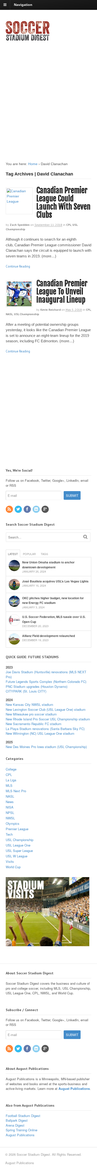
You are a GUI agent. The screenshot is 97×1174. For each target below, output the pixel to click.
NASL (9, 314)
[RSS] (10, 509)
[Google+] (45, 509)
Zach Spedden (20, 225)
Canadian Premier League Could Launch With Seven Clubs (63, 202)
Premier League (17, 829)
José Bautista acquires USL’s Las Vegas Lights (55, 581)
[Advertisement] (48, 97)
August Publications (74, 1088)
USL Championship (26, 314)
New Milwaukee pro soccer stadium (31, 714)
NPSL (10, 812)
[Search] (85, 536)
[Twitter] (19, 509)
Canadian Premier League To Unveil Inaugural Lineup (62, 291)
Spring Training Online (21, 1130)
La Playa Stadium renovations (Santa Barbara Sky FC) (45, 728)
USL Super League (19, 850)
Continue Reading (18, 266)
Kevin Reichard (50, 309)
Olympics (12, 823)
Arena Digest (15, 1125)
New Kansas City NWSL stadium (29, 704)
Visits (10, 861)
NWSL (10, 818)
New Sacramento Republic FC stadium (33, 723)
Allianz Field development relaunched (48, 636)
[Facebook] (28, 509)
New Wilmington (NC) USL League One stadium (40, 733)
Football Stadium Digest (23, 1115)
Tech (9, 834)
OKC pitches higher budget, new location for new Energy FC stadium (53, 600)
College (11, 769)
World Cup (13, 867)
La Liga (11, 780)
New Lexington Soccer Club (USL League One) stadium (46, 709)
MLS (9, 785)
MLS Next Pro (16, 791)
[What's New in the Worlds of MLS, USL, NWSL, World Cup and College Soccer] (27, 39)
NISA (9, 807)
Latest (13, 554)
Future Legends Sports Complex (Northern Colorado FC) (46, 681)
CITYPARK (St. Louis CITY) (26, 691)
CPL (68, 225)
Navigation (23, 5)
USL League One (18, 845)
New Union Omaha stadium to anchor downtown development (48, 564)
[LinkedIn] (37, 509)
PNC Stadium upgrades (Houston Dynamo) (36, 686)
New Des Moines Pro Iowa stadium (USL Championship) (46, 746)
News (10, 801)
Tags (44, 554)
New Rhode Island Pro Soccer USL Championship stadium (48, 719)
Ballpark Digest (17, 1120)
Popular (29, 554)
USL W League (16, 856)
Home (33, 164)
